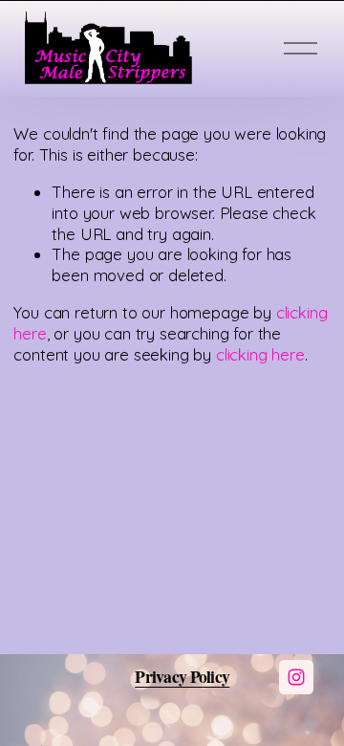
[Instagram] (296, 677)
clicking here (260, 354)
